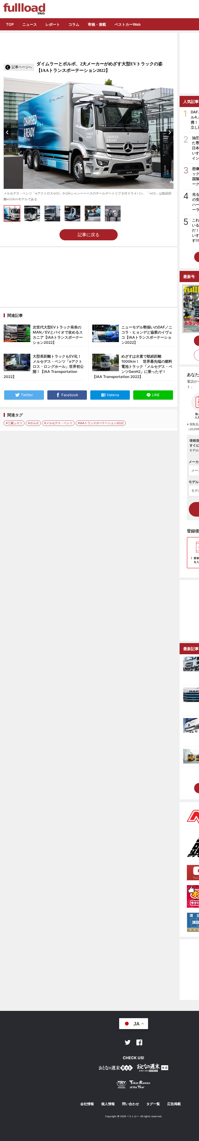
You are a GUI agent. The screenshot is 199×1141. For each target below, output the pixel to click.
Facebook (139, 1042)
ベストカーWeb (128, 24)
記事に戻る (89, 234)
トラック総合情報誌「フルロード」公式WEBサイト (23, 9)
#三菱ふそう (14, 423)
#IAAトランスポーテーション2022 (101, 423)
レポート (52, 24)
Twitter (128, 1042)
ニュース (29, 24)
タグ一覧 (153, 1104)
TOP (10, 24)
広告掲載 (174, 1104)
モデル (194, 482)
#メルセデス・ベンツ (58, 423)
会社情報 (87, 1104)
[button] (7, 132)
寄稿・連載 (97, 24)
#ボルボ (33, 423)
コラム (73, 24)
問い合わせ (130, 1104)
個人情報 (108, 1104)
